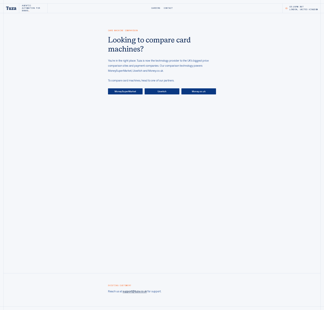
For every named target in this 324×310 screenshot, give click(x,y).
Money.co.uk (199, 91)
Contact (168, 8)
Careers (155, 8)
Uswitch (162, 91)
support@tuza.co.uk (135, 291)
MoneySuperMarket (125, 91)
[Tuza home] (11, 8)
